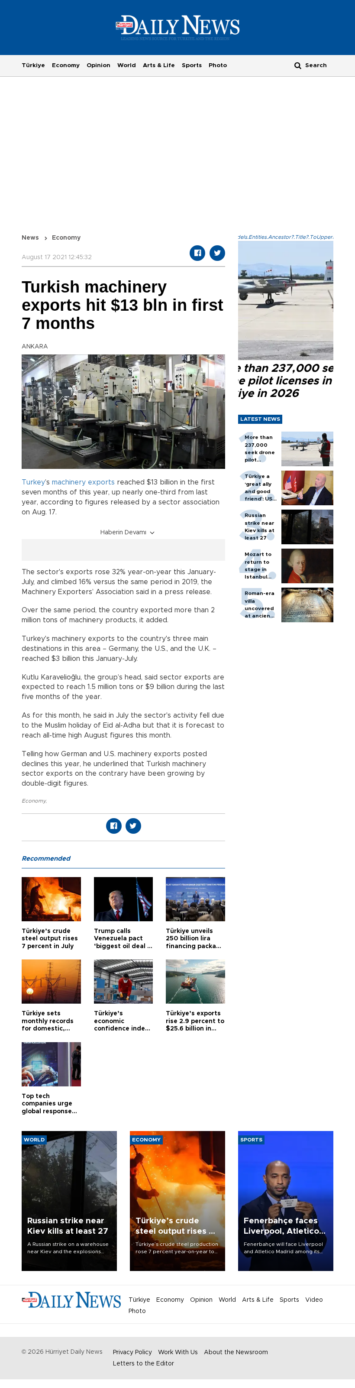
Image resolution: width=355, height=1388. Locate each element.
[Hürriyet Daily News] (178, 27)
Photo (218, 65)
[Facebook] (197, 253)
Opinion (98, 65)
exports (101, 482)
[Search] (297, 65)
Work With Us (178, 1352)
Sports (192, 65)
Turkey (33, 482)
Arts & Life (159, 65)
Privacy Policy (132, 1352)
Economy (66, 65)
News (30, 238)
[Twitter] (217, 253)
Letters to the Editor (143, 1364)
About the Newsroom (236, 1352)
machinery (69, 482)
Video (314, 1300)
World (126, 65)
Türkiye (33, 65)
